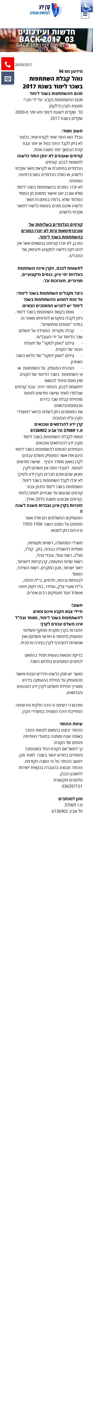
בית (73, 45)
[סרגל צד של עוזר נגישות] (87, 6)
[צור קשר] (7, 78)
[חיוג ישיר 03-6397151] (7, 63)
